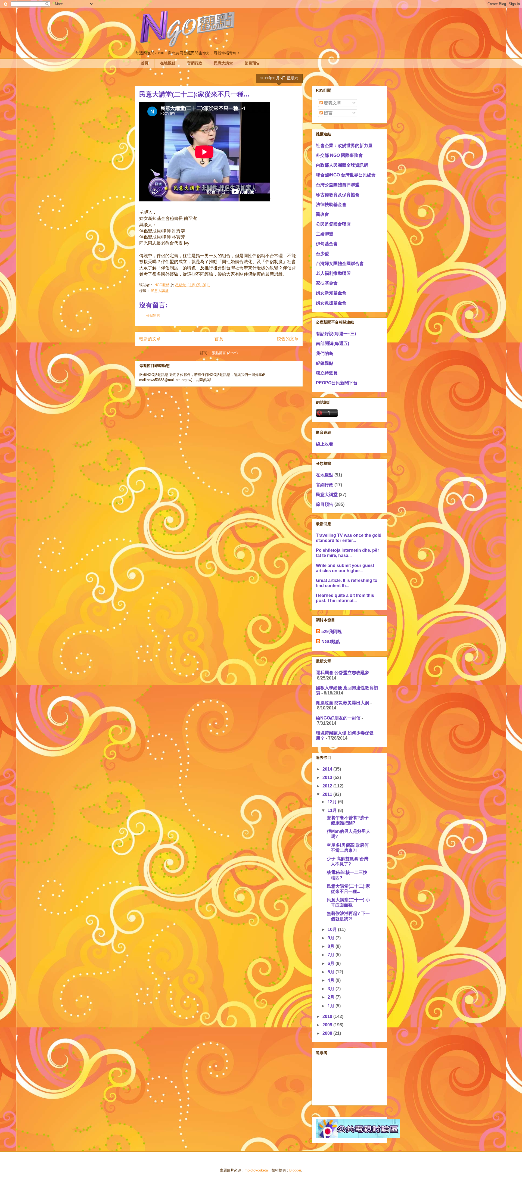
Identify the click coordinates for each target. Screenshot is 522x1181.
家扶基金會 (327, 283)
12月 (333, 801)
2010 (327, 1016)
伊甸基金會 (327, 243)
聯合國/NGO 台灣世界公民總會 (346, 175)
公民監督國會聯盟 (333, 224)
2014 (327, 769)
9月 (331, 938)
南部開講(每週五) (332, 343)
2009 (327, 1025)
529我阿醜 (331, 631)
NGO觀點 (330, 641)
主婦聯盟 (324, 234)
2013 (327, 777)
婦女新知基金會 (331, 293)
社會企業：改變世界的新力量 (344, 145)
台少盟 (322, 253)
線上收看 (324, 444)
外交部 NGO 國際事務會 (339, 155)
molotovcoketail (257, 1170)
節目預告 (252, 63)
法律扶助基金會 (331, 204)
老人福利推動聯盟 (333, 273)
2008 (327, 1033)
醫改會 (322, 214)
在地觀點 (167, 63)
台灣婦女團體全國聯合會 (340, 263)
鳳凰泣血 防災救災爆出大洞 (342, 702)
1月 (331, 1006)
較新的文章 (150, 338)
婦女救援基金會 (331, 303)
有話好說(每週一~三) (336, 333)
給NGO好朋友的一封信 (338, 718)
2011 (327, 794)
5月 (331, 972)
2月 (331, 997)
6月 (331, 963)
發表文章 (332, 103)
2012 (327, 786)
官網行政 (194, 63)
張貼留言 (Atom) (225, 353)
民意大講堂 (223, 63)
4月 (331, 980)
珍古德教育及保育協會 (337, 194)
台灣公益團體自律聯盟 (337, 184)
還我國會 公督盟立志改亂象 (342, 672)
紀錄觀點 (324, 363)
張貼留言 (153, 315)
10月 (333, 929)
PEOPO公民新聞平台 (337, 383)
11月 (333, 810)
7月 (331, 954)
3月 (331, 988)
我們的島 (324, 353)
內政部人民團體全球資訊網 (342, 165)
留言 (328, 113)
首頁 (144, 63)
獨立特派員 (327, 373)
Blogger (295, 1170)
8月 (331, 946)
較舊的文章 (288, 338)
